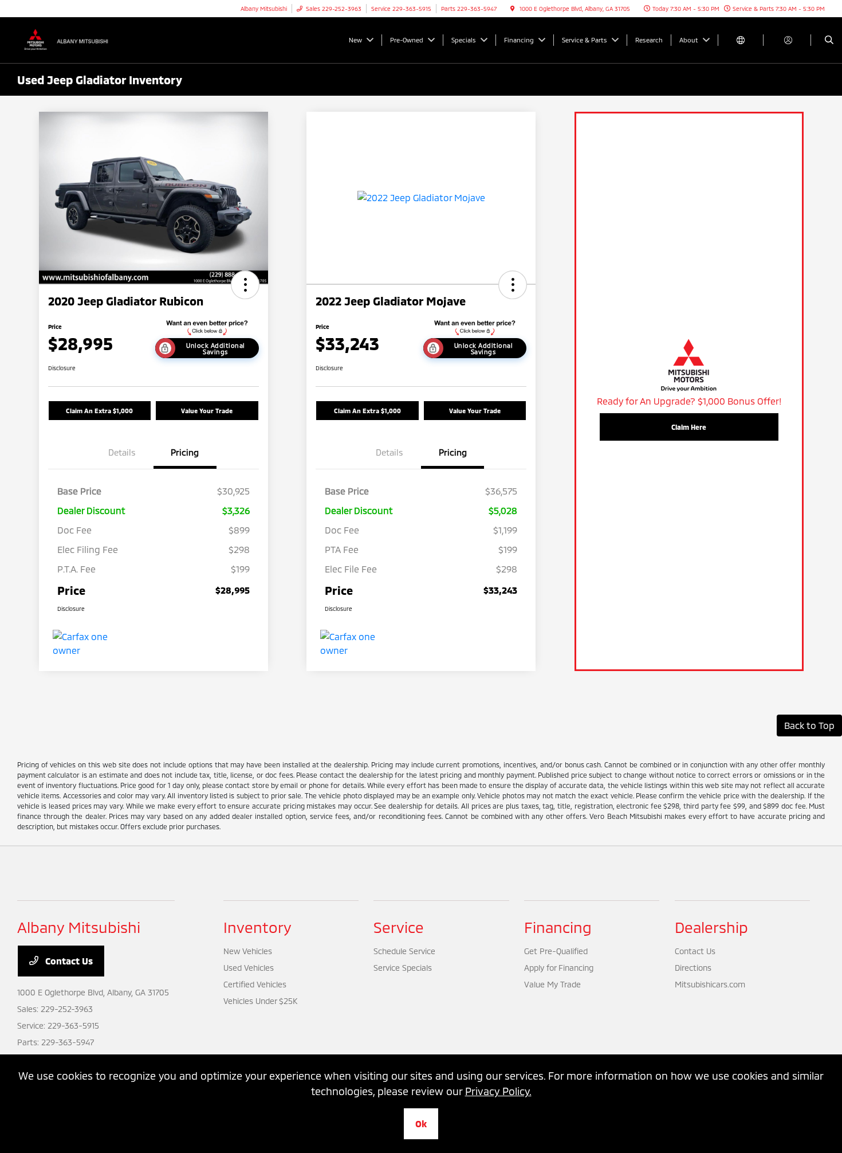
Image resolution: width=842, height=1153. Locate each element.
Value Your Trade (207, 410)
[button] (245, 284)
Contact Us (68, 960)
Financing (558, 927)
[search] (829, 40)
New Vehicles (247, 951)
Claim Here (688, 427)
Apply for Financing (558, 967)
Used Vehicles (248, 967)
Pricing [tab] (185, 452)
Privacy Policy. (498, 1091)
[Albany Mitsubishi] (69, 38)
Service (398, 927)
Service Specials (402, 967)
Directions (693, 967)
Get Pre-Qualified (556, 951)
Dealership (711, 927)
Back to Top (809, 725)
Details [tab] (122, 452)
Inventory (257, 927)
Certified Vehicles (254, 984)
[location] (512, 8)
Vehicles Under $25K (260, 1001)
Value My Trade (552, 984)
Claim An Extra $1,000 (99, 410)
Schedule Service (404, 951)
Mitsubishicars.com (710, 984)
